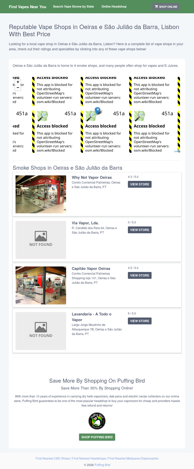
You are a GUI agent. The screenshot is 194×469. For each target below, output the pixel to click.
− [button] (18, 87)
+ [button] (18, 82)
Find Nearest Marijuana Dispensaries (133, 458)
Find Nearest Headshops (89, 458)
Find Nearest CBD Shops (53, 458)
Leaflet (177, 151)
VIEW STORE (139, 184)
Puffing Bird (102, 465)
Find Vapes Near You (27, 6)
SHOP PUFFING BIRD (97, 437)
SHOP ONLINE (167, 7)
